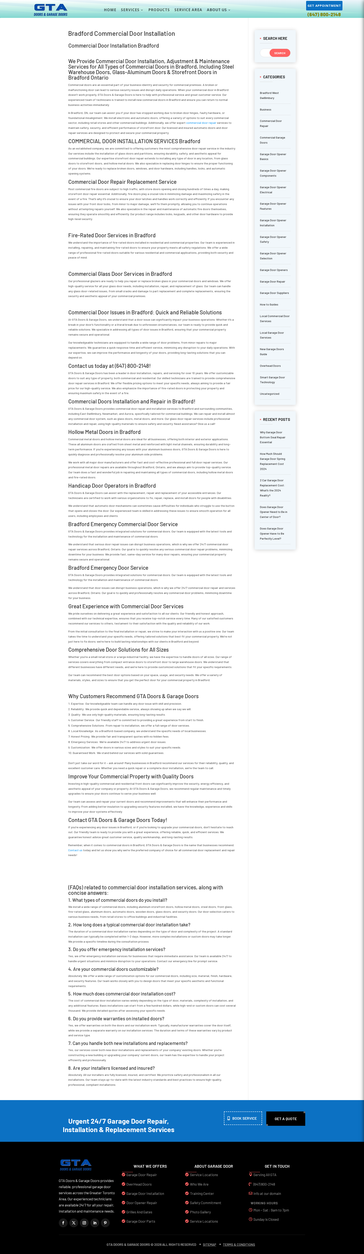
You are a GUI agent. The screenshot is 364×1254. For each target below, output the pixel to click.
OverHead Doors (139, 1184)
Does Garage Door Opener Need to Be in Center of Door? (273, 512)
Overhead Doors (270, 365)
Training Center (202, 1193)
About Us (217, 9)
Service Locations (204, 1175)
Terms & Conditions (239, 1244)
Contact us (75, 850)
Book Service (244, 1118)
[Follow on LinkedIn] (94, 1222)
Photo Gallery (200, 1212)
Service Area (188, 9)
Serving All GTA (264, 1175)
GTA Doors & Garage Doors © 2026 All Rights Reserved (151, 1244)
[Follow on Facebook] (63, 1222)
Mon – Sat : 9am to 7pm (271, 1210)
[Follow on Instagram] (84, 1222)
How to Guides (269, 304)
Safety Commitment (205, 1203)
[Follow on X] (73, 1222)
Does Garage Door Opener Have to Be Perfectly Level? (272, 533)
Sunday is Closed (266, 1219)
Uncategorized (269, 393)
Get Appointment (324, 5)
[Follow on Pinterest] (105, 1222)
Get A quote (286, 1118)
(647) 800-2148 (324, 14)
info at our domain (267, 1193)
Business (265, 109)
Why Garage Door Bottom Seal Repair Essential (272, 437)
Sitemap (209, 1244)
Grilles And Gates (139, 1212)
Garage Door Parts (140, 1221)
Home (110, 9)
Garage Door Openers (274, 270)
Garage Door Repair (272, 281)
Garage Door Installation (145, 1193)
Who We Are (199, 1184)
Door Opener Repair (141, 1203)
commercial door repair (201, 122)
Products (159, 9)
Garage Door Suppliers (274, 293)
